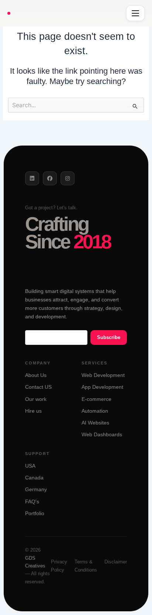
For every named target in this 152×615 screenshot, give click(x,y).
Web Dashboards (102, 434)
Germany (36, 489)
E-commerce (96, 399)
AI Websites (95, 423)
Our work (35, 399)
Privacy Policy (59, 565)
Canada (34, 478)
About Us (35, 375)
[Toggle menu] (135, 13)
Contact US (38, 387)
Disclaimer (115, 562)
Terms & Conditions (86, 565)
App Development (102, 387)
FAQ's (32, 501)
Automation (95, 411)
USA (30, 466)
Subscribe (108, 337)
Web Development (103, 375)
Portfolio (34, 513)
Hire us (33, 411)
